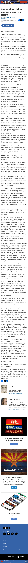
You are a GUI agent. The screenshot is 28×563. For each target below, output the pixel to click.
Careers (4, 543)
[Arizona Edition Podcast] (14, 462)
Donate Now (14, 444)
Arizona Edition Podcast (14, 477)
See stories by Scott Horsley (15, 393)
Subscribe (14, 487)
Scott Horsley (8, 17)
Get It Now (14, 519)
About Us (4, 540)
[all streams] (26, 561)
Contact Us (5, 546)
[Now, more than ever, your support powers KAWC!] (14, 426)
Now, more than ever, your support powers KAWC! (14, 440)
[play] (2, 561)
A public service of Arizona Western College (11, 549)
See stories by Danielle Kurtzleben (16, 409)
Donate (24, 2)
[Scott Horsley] (4, 389)
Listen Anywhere (13, 514)
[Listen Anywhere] (14, 502)
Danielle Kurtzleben (14, 399)
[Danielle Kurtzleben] (4, 401)
